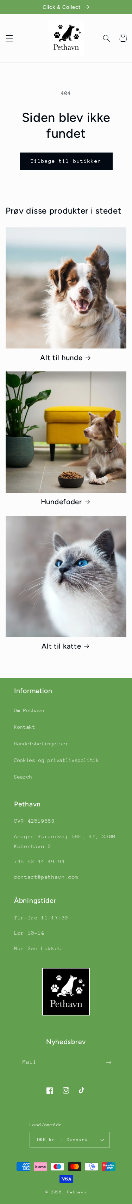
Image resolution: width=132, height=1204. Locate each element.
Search (23, 777)
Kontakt (24, 727)
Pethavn (76, 1192)
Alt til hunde (61, 357)
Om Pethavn (29, 710)
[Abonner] (109, 1062)
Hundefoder (61, 501)
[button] (9, 38)
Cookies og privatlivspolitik (56, 760)
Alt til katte (61, 646)
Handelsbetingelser (41, 743)
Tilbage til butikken (66, 161)
